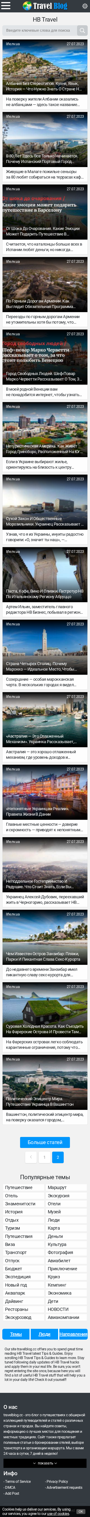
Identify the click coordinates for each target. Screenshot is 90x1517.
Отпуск (12, 1260)
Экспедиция (18, 1276)
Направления (73, 1334)
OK (81, 1511)
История (14, 1212)
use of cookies (58, 1513)
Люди (54, 1220)
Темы (16, 1334)
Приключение (62, 1268)
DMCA (10, 1487)
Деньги (55, 1236)
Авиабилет (59, 1260)
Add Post (12, 1493)
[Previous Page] (31, 1157)
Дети (53, 1301)
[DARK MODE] (85, 6)
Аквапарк (15, 1293)
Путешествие (19, 1187)
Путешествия (19, 1236)
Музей (54, 1212)
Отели (54, 1203)
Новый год (16, 1285)
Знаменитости (20, 1203)
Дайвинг (14, 1301)
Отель (11, 1195)
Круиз (54, 1276)
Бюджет (13, 1268)
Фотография (60, 1252)
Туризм (12, 1228)
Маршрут (57, 1187)
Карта (54, 1228)
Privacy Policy (57, 1481)
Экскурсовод (18, 1317)
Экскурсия (58, 1195)
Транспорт (16, 1252)
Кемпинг (57, 1285)
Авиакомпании (63, 1317)
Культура (57, 1244)
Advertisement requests (64, 1487)
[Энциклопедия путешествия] (45, 5)
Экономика (60, 1293)
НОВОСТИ (58, 1309)
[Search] (82, 30)
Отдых (12, 1220)
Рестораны (16, 1309)
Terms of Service (17, 1481)
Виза (10, 1244)
